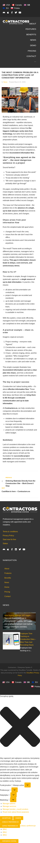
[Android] (4, 12)
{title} (5, 829)
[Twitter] (16, 12)
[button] (20, 727)
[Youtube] (20, 12)
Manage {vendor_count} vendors (15, 809)
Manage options (9, 803)
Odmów (18, 818)
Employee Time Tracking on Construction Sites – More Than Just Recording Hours (28, 639)
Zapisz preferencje (10, 826)
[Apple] (8, 12)
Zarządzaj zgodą (9, 841)
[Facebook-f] (12, 12)
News (5, 82)
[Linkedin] (16, 549)
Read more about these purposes (16, 812)
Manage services (9, 806)
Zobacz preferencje (10, 822)
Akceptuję (6, 818)
